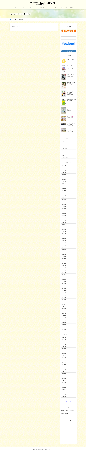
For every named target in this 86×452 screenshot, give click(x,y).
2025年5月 (64, 190)
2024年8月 (64, 206)
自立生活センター (65, 157)
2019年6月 (64, 385)
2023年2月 (64, 242)
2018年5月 (64, 396)
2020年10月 (64, 306)
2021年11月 (64, 276)
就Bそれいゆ (64, 152)
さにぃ (63, 141)
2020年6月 (64, 315)
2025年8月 (64, 186)
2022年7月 (64, 258)
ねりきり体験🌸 (70, 116)
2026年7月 (64, 165)
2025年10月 (64, 183)
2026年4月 (64, 170)
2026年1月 (64, 341)
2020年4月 (64, 320)
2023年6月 (64, 233)
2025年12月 (64, 179)
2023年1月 (64, 245)
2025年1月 (64, 195)
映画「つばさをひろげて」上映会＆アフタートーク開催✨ (71, 92)
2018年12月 (64, 389)
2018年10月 (64, 391)
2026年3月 (64, 172)
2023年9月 (64, 226)
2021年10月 (64, 279)
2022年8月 (64, 256)
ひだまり (63, 146)
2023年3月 (64, 240)
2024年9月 (64, 204)
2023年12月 (64, 220)
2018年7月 (64, 394)
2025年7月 (64, 346)
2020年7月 (64, 313)
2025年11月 (64, 181)
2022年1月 (64, 272)
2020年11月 (64, 304)
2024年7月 (64, 208)
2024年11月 (64, 199)
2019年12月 (64, 329)
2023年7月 (64, 231)
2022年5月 (64, 263)
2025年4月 (64, 192)
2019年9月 (64, 382)
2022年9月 (64, 254)
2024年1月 (64, 217)
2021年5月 (64, 290)
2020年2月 (64, 324)
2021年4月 (64, 292)
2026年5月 (64, 167)
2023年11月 (64, 222)
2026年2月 (64, 174)
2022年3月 (64, 267)
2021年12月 (64, 274)
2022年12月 (64, 247)
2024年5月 (64, 211)
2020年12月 (64, 301)
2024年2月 (64, 215)
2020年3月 (64, 322)
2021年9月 (64, 281)
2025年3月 (64, 348)
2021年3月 (64, 295)
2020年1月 (64, 326)
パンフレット (69, 401)
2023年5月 (64, 236)
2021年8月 (64, 283)
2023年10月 (64, 224)
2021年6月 (64, 288)
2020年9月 (64, 308)
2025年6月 (64, 188)
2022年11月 (64, 249)
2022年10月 (64, 251)
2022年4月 (64, 265)
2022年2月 (64, 270)
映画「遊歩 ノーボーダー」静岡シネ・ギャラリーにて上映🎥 (71, 83)
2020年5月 (64, 317)
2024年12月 (64, 197)
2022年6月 (64, 261)
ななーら (63, 143)
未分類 (63, 155)
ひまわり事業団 (64, 148)
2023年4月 (64, 238)
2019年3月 (64, 387)
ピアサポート (64, 150)
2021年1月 (64, 299)
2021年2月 (64, 297)
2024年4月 (64, 213)
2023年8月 (64, 229)
